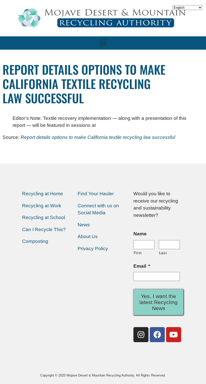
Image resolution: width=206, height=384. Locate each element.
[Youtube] (173, 334)
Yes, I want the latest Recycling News (158, 302)
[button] (103, 43)
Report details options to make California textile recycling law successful (98, 137)
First (138, 253)
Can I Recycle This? (44, 229)
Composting (35, 241)
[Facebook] (157, 334)
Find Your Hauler (96, 193)
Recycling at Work (41, 205)
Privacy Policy (93, 248)
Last (163, 253)
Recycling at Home (42, 193)
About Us (88, 236)
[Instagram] (140, 334)
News (84, 224)
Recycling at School (43, 217)
